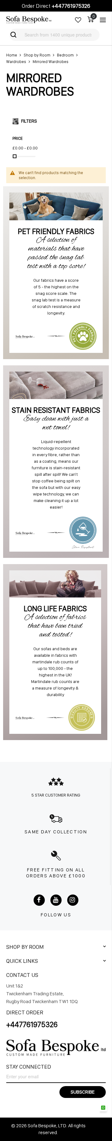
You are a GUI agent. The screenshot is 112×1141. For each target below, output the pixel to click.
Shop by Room (37, 55)
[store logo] (28, 20)
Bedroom (65, 55)
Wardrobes (16, 61)
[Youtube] (56, 900)
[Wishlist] (78, 20)
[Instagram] (72, 900)
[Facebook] (39, 900)
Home (11, 55)
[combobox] (54, 34)
